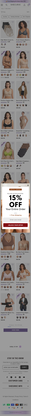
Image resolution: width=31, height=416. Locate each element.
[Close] (28, 185)
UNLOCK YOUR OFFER (15, 225)
